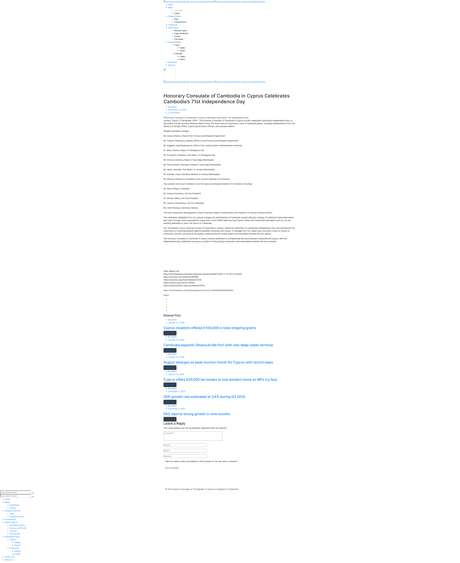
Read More (170, 333)
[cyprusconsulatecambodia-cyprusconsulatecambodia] (214, 1)
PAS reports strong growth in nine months (197, 414)
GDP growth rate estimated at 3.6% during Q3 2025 (204, 397)
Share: (166, 295)
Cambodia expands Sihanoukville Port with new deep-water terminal (218, 345)
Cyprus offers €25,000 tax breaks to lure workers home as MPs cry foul (220, 380)
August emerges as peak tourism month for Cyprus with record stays (218, 362)
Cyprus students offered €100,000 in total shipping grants (210, 328)
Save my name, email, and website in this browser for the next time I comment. (201, 461)
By (172, 107)
